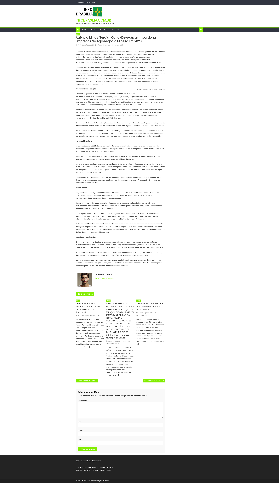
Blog (84, 29)
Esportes (103, 29)
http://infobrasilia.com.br (104, 278)
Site (79, 440)
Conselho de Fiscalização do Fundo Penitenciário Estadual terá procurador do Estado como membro (88, 381)
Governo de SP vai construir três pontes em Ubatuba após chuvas (149, 306)
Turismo (93, 29)
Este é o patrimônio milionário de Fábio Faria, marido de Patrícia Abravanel (88, 308)
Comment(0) (118, 45)
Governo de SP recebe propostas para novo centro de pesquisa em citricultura (154, 381)
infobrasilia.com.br (93, 20)
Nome (80, 422)
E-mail (80, 431)
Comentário (83, 400)
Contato (115, 29)
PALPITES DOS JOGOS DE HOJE (99, 470)
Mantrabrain (104, 481)
